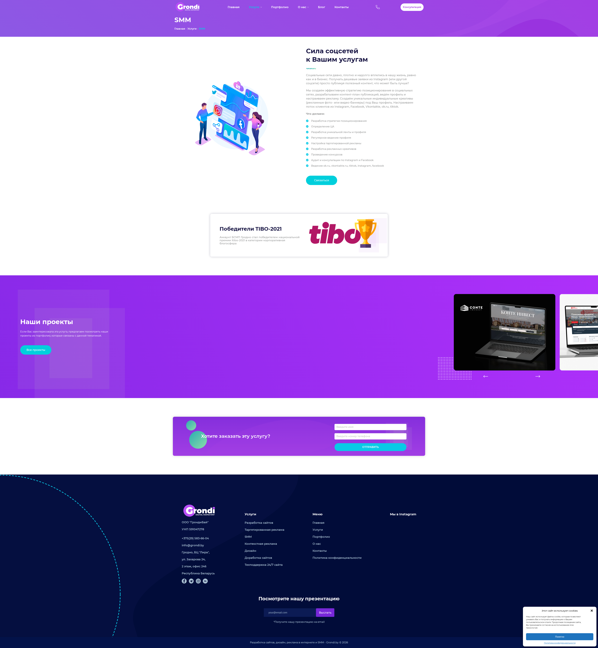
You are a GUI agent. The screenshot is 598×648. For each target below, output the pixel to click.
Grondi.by (332, 642)
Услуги (254, 7)
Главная (234, 7)
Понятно (559, 636)
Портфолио (280, 7)
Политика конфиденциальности (560, 643)
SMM (202, 28)
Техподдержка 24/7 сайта (264, 565)
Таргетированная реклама (264, 530)
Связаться (321, 180)
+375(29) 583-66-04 (195, 538)
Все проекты (35, 350)
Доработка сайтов (258, 558)
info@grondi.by (193, 545)
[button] (591, 610)
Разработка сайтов (259, 523)
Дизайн (250, 551)
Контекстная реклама (261, 544)
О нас (302, 7)
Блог (321, 7)
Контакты (342, 7)
